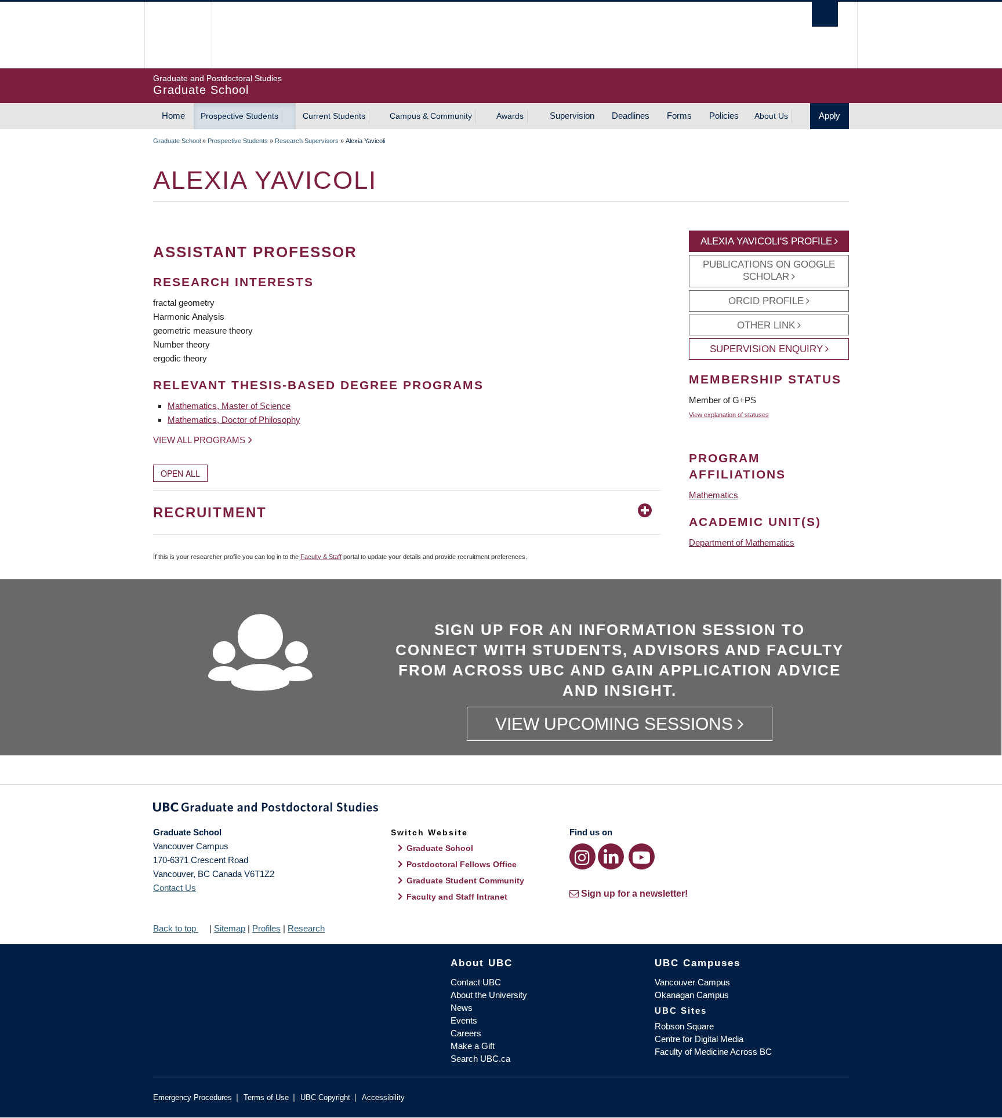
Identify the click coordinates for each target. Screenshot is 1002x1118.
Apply (829, 115)
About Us (771, 115)
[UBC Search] (825, 14)
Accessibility (383, 1097)
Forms (679, 115)
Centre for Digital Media (699, 1039)
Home (173, 115)
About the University (489, 995)
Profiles (266, 928)
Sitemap (229, 928)
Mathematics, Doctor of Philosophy (234, 420)
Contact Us (174, 888)
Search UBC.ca (480, 1059)
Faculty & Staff (321, 556)
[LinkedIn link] (611, 856)
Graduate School (177, 140)
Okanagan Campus (692, 995)
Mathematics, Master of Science (229, 406)
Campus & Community (431, 115)
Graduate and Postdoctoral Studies (501, 809)
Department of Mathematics (741, 542)
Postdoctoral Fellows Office (461, 864)
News (462, 1008)
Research (306, 928)
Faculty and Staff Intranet (456, 896)
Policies (724, 115)
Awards (510, 115)
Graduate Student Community (465, 880)
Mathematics (713, 495)
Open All (180, 473)
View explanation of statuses (729, 414)
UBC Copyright (325, 1097)
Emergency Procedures (192, 1097)
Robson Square (684, 1026)
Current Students (334, 115)
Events (464, 1020)
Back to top (175, 928)
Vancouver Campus (692, 982)
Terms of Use (266, 1097)
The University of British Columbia (177, 35)
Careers (466, 1033)
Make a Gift (473, 1046)
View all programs (199, 440)
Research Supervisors (307, 140)
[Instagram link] (582, 856)
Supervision (572, 115)
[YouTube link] (642, 856)
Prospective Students (239, 115)
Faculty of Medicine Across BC (713, 1052)
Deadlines (630, 115)
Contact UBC (476, 982)
